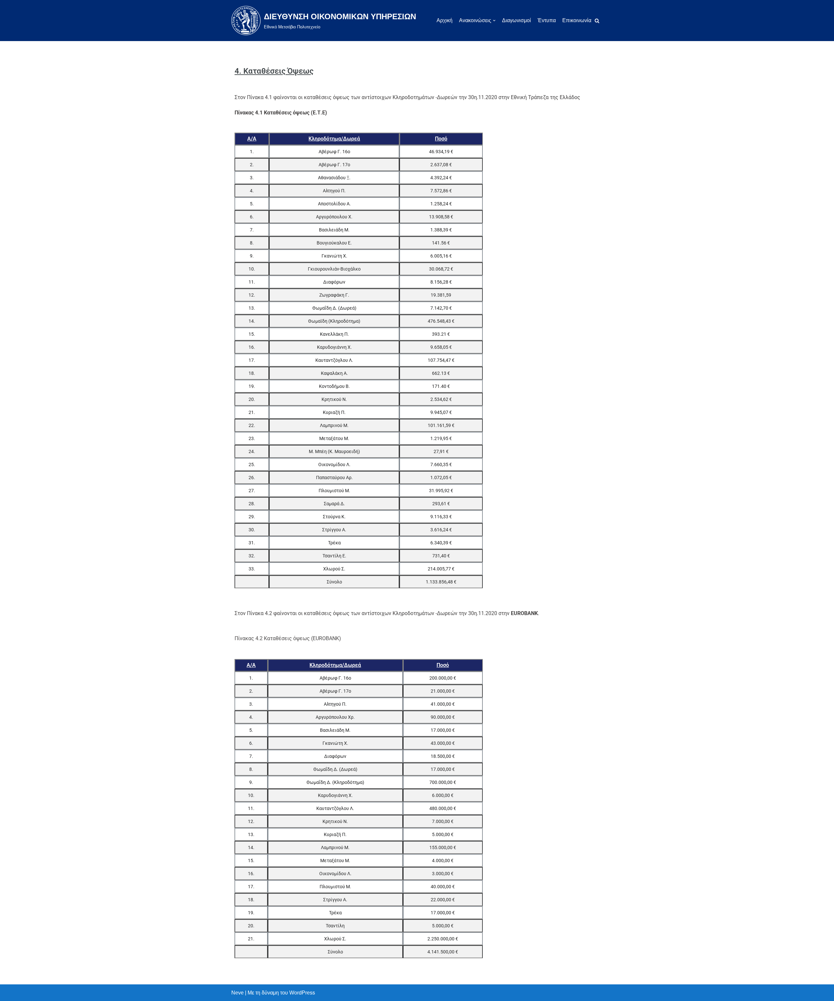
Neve (237, 992)
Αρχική (445, 20)
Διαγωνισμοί (516, 20)
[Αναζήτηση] (597, 20)
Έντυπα (547, 20)
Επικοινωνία (576, 20)
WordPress (302, 992)
